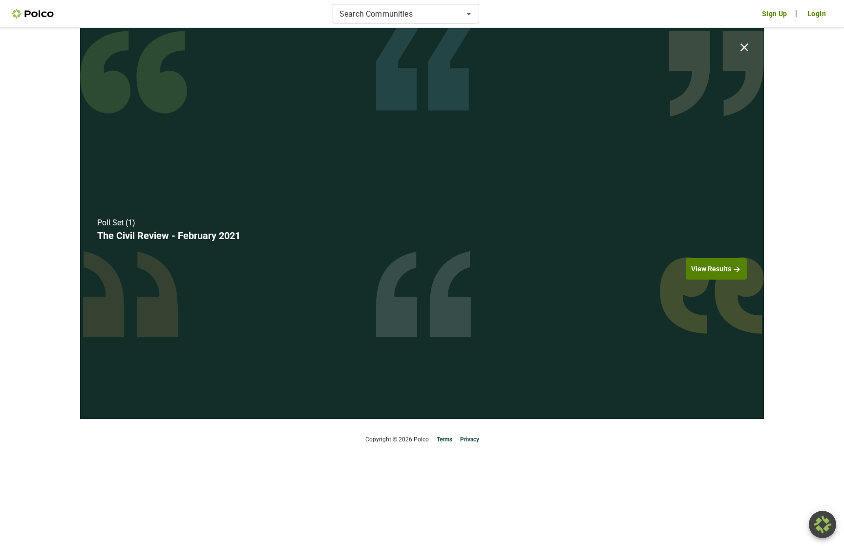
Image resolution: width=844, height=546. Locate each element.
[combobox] (398, 14)
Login (816, 14)
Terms (444, 439)
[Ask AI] (822, 524)
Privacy (469, 439)
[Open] (469, 14)
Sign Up (774, 14)
